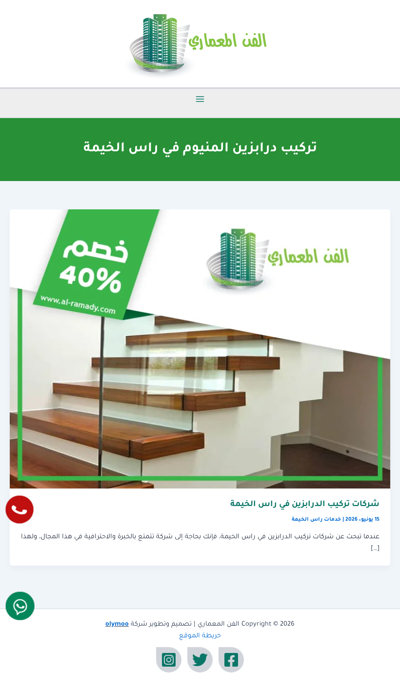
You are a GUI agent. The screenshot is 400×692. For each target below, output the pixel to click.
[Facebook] (231, 659)
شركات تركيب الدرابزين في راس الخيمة (305, 504)
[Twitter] (200, 659)
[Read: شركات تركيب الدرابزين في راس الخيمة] (200, 349)
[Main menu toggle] (200, 99)
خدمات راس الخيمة (316, 520)
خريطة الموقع (200, 636)
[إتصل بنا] (19, 509)
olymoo (117, 624)
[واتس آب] (20, 605)
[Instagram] (168, 659)
